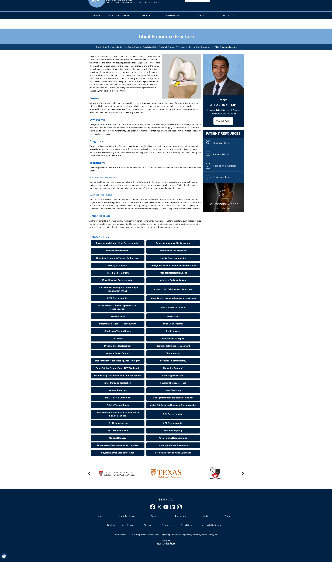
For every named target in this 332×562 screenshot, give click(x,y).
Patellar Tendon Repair (117, 405)
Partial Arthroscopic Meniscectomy (173, 243)
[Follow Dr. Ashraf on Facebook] (152, 507)
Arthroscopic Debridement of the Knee (173, 289)
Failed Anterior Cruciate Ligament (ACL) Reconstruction (117, 307)
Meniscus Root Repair (173, 338)
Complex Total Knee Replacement (173, 346)
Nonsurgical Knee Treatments (173, 445)
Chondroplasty (173, 353)
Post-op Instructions (224, 165)
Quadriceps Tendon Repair (117, 331)
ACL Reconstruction (173, 423)
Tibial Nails (117, 338)
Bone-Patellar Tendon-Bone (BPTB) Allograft (118, 368)
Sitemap (148, 525)
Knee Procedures (203, 47)
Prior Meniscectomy (173, 324)
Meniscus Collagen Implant (173, 280)
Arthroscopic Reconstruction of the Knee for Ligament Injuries (118, 414)
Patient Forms (221, 154)
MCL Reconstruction (118, 430)
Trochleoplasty (173, 331)
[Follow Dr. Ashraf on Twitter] (159, 507)
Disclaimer (112, 525)
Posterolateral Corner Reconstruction (117, 324)
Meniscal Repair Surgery (118, 353)
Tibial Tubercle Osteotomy (117, 398)
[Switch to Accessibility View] (4, 556)
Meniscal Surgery (117, 438)
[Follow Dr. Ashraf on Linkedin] (172, 507)
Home (96, 15)
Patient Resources (223, 133)
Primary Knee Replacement (117, 346)
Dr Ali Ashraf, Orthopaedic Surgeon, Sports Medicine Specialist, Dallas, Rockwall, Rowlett (135, 47)
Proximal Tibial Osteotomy (173, 361)
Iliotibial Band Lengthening (173, 258)
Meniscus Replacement (117, 251)
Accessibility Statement (213, 525)
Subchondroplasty (173, 430)
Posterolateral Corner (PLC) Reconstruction (117, 243)
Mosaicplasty (173, 316)
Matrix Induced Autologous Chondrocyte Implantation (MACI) (118, 289)
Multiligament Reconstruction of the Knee (173, 398)
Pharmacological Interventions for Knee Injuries (117, 375)
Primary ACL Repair (117, 265)
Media (201, 15)
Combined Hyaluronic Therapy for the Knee (117, 258)
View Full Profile (223, 121)
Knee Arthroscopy (118, 390)
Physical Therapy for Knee (173, 383)
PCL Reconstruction (173, 414)
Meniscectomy (117, 316)
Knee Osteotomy (173, 390)
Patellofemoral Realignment (173, 273)
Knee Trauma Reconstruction (173, 438)
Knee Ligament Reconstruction (117, 280)
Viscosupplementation (173, 375)
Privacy (130, 525)
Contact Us (227, 15)
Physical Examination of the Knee (117, 453)
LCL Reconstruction (118, 423)
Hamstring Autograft (173, 368)
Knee (191, 47)
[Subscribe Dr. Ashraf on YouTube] (166, 507)
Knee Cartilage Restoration (117, 383)
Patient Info (173, 15)
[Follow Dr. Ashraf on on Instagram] (179, 507)
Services (146, 15)
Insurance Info (221, 177)
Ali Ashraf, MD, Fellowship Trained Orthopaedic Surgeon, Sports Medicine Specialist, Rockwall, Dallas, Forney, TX (166, 534)
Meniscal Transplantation (173, 307)
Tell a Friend (186, 525)
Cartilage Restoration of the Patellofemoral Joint (173, 265)
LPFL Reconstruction (117, 298)
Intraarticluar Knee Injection (173, 251)
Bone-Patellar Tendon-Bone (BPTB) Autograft (117, 361)
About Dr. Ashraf (118, 15)
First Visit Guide (222, 143)
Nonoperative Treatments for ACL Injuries (117, 445)
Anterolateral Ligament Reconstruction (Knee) (173, 298)
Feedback (166, 525)
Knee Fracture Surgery (117, 273)
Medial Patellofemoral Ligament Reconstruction (173, 405)
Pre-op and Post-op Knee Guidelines (173, 453)
